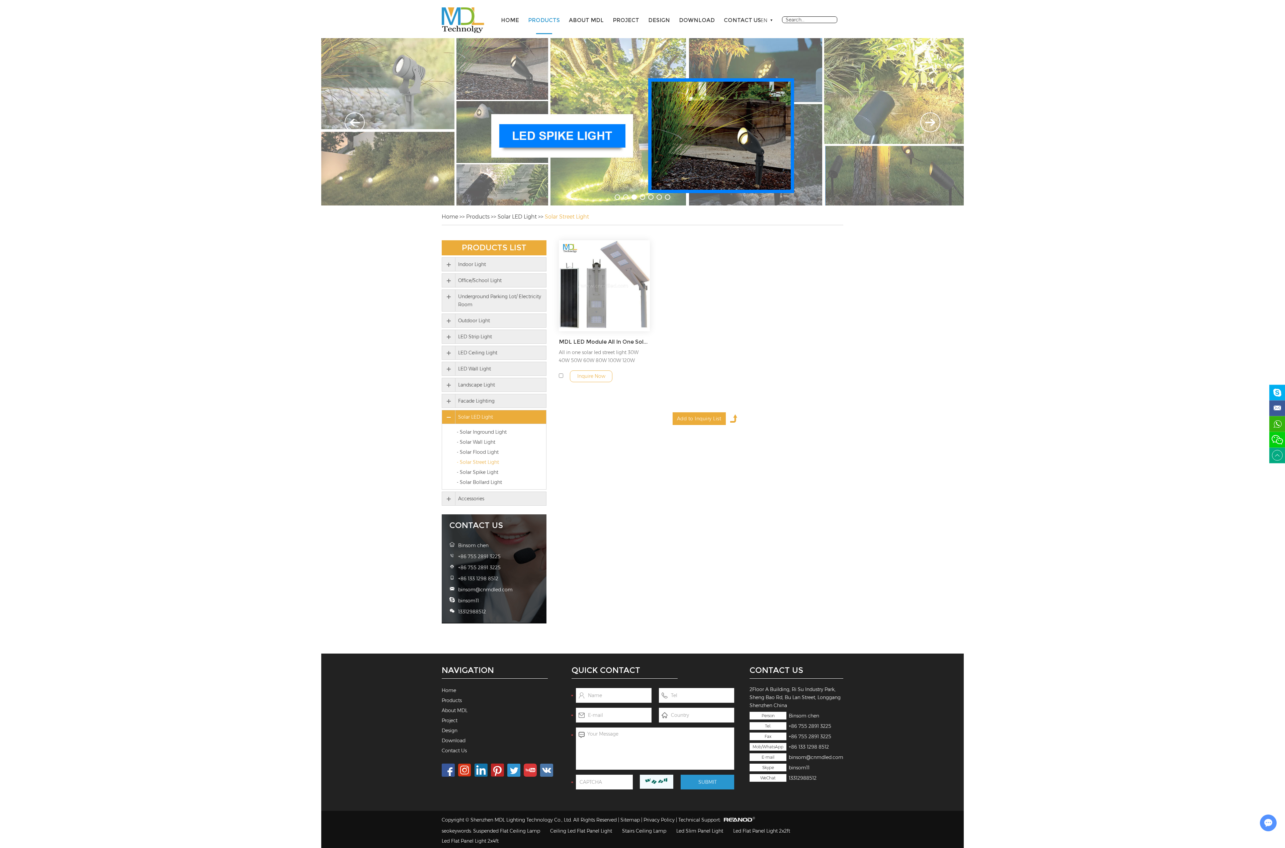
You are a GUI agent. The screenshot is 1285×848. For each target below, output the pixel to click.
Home (510, 20)
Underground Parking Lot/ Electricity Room (499, 300)
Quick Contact (606, 670)
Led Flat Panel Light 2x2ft (761, 831)
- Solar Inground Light (482, 432)
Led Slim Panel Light (699, 831)
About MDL (586, 20)
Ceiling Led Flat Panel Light (581, 831)
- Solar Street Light (478, 462)
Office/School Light (480, 280)
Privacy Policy (659, 820)
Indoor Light (472, 264)
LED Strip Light (475, 337)
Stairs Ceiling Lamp (644, 831)
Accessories (471, 499)
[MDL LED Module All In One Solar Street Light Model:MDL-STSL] (604, 285)
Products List (494, 247)
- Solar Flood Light (478, 452)
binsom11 (799, 768)
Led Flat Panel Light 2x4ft (470, 841)
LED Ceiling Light (477, 353)
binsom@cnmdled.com (816, 757)
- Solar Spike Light (477, 472)
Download (697, 20)
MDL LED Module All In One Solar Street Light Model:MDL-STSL (604, 342)
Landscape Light (476, 385)
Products (544, 20)
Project (626, 20)
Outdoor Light (474, 321)
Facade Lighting (476, 401)
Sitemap (630, 820)
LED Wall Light (474, 369)
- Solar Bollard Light (479, 482)
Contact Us (742, 20)
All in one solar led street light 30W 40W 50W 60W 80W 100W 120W (598, 356)
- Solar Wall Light (476, 442)
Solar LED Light (517, 217)
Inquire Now (591, 376)
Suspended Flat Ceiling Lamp (506, 831)
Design (659, 20)
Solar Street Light (567, 217)
